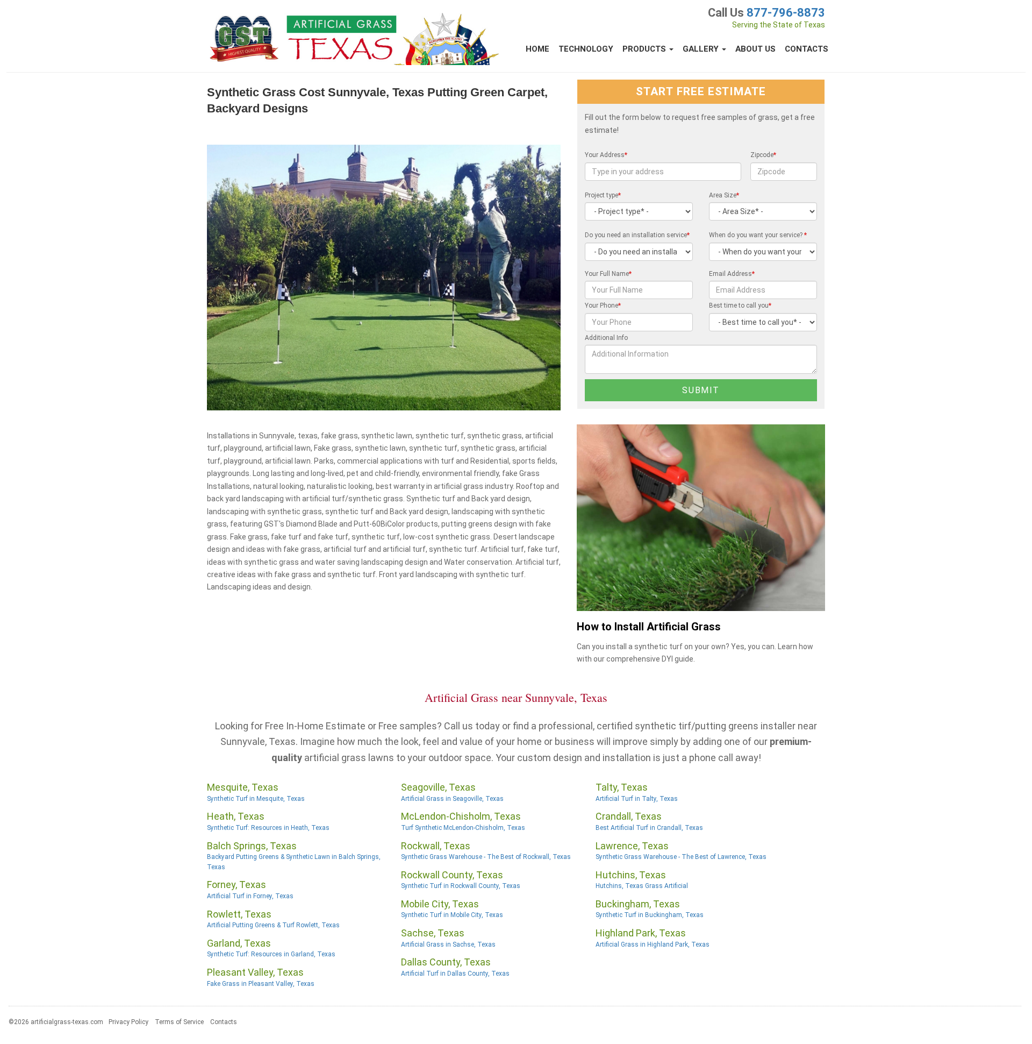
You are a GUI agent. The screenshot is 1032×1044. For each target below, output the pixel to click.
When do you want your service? (758, 235)
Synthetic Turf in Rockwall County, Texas (460, 886)
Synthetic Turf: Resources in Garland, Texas (271, 954)
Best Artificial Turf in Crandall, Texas (649, 828)
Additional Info (606, 338)
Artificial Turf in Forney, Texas (250, 896)
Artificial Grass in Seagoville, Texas (452, 798)
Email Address (732, 274)
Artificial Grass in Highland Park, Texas (653, 944)
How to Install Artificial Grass (649, 627)
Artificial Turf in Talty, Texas (637, 798)
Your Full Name (608, 274)
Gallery (702, 49)
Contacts (806, 49)
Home (537, 49)
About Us (755, 49)
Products (645, 49)
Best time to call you (740, 305)
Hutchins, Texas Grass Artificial (642, 886)
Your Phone (603, 305)
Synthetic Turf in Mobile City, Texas (452, 915)
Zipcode (763, 155)
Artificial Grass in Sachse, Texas (448, 944)
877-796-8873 (786, 12)
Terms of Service (179, 1022)
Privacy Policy (128, 1022)
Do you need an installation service (637, 235)
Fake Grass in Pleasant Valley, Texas (260, 984)
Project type (603, 195)
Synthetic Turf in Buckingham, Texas (650, 915)
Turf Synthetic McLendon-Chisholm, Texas (463, 828)
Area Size (724, 195)
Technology (585, 49)
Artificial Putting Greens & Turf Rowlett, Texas (273, 925)
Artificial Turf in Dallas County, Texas (455, 973)
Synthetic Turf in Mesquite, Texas (256, 798)
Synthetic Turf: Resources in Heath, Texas (268, 828)
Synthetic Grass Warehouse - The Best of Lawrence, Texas (681, 857)
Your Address (606, 155)
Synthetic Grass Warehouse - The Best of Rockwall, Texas (486, 857)
